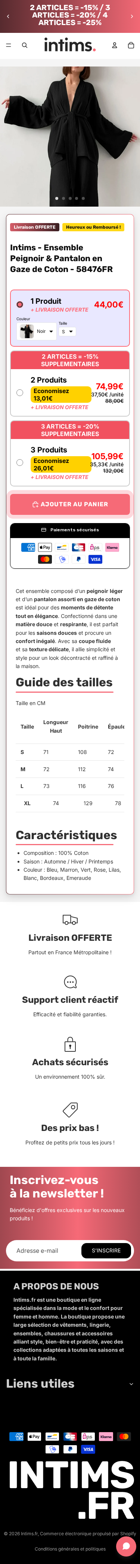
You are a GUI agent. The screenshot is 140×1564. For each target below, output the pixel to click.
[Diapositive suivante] (132, 16)
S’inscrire (106, 1250)
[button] (70, 318)
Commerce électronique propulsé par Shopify (88, 1533)
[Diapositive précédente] (8, 16)
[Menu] (8, 45)
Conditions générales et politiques (70, 1549)
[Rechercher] (24, 45)
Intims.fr (29, 1533)
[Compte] (114, 45)
